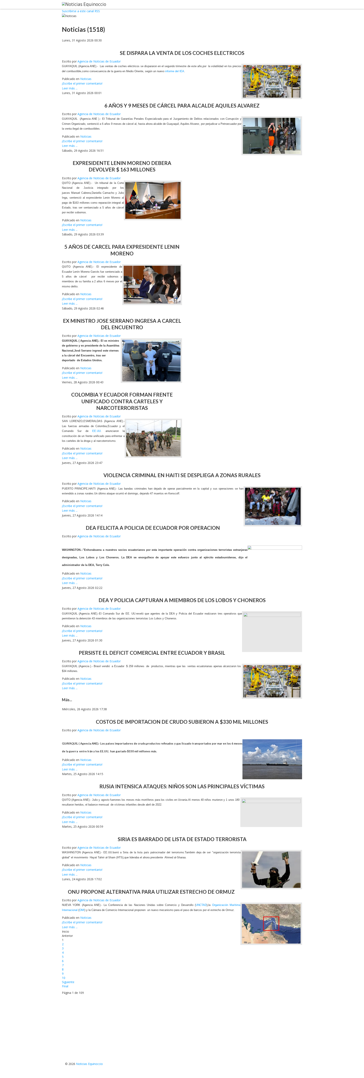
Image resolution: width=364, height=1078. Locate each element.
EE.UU (104, 751)
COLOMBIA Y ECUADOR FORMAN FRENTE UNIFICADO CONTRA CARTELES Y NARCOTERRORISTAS (122, 401)
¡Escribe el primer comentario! (82, 83)
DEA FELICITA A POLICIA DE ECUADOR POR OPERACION (153, 528)
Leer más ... (70, 88)
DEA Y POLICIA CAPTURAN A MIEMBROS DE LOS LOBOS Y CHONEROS (182, 600)
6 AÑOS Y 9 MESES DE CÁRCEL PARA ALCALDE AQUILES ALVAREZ (182, 105)
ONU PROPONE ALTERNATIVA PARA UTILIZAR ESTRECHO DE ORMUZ (151, 892)
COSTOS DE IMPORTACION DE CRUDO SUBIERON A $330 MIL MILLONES (182, 722)
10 (63, 978)
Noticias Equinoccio (89, 1064)
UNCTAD (201, 905)
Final (65, 986)
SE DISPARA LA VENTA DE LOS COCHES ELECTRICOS (182, 53)
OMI (81, 910)
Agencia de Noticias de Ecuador (99, 61)
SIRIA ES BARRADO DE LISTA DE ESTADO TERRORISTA (182, 839)
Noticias (85, 79)
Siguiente (68, 982)
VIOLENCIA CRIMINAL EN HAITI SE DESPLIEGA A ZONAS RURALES (182, 475)
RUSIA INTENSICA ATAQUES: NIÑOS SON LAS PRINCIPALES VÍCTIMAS (182, 786)
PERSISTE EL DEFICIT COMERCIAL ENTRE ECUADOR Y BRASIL (152, 653)
